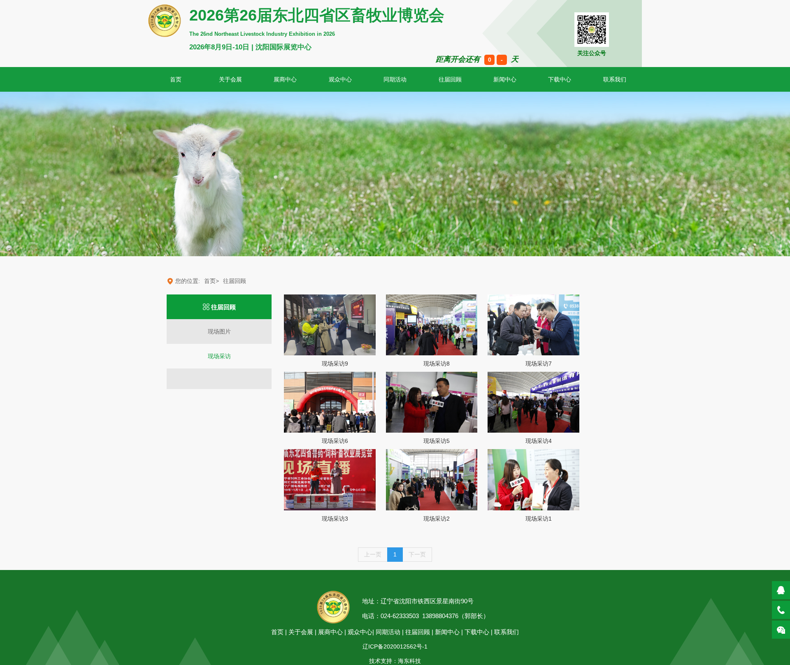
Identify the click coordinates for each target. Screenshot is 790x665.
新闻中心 (504, 79)
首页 (277, 631)
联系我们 (506, 631)
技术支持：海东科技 (395, 661)
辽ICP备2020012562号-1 (395, 646)
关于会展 (230, 79)
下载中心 (559, 79)
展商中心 (285, 79)
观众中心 (340, 79)
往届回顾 (450, 79)
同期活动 (395, 79)
